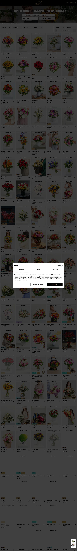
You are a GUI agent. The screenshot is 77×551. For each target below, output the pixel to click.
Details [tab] (38, 269)
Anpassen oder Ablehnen (38, 284)
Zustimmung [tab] (21, 269)
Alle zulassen (54, 284)
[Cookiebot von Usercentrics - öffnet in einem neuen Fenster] (58, 265)
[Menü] (75, 540)
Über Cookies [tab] (55, 269)
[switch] (73, 546)
